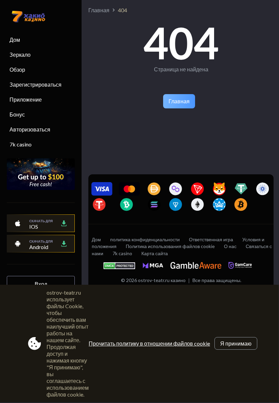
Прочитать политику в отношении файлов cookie (149, 343)
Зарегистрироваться (36, 84)
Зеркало (20, 54)
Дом (15, 39)
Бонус (17, 114)
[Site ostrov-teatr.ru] (25, 17)
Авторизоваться (30, 129)
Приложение (26, 99)
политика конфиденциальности (145, 239)
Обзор (17, 69)
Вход (41, 284)
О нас (230, 246)
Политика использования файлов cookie (170, 246)
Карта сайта (154, 253)
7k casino (21, 144)
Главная (98, 10)
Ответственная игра (211, 239)
